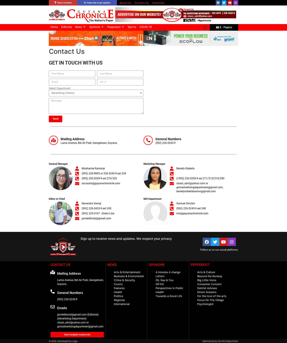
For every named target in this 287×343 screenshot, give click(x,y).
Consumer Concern (209, 284)
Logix (75, 341)
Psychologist (205, 304)
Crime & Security (124, 280)
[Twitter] (224, 2)
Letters (160, 276)
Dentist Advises (207, 288)
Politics (118, 296)
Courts (118, 284)
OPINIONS (156, 265)
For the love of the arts (211, 296)
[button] (80, 27)
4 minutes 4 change (168, 272)
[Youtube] (229, 2)
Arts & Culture (206, 272)
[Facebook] (218, 2)
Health (118, 292)
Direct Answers (206, 292)
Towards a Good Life (169, 296)
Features (119, 288)
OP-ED (160, 284)
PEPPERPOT (200, 265)
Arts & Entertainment (127, 272)
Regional (119, 300)
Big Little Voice (206, 280)
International (122, 304)
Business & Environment (129, 276)
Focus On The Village (210, 300)
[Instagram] (235, 2)
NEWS (111, 265)
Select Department (59, 88)
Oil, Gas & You (164, 280)
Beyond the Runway (209, 276)
